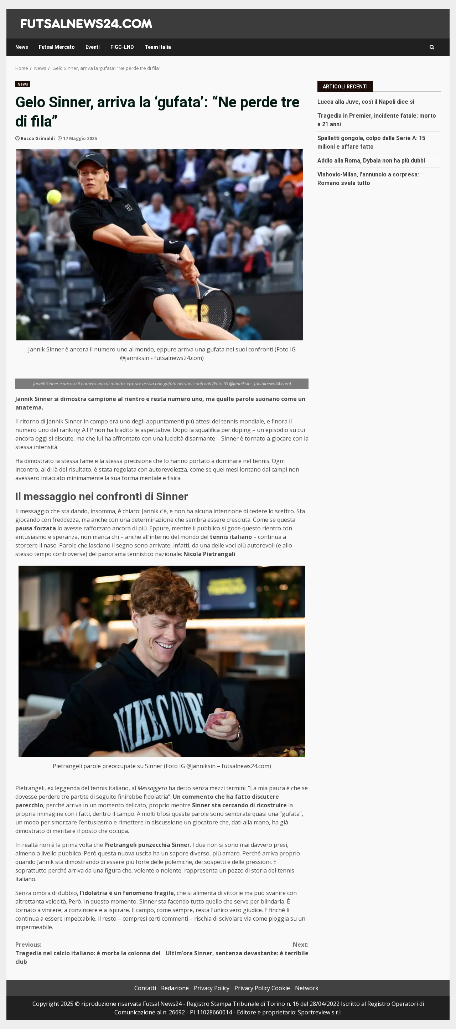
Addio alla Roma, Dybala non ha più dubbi (371, 160)
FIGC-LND (122, 47)
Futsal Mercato (57, 47)
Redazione (175, 988)
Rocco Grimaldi (38, 138)
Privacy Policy (211, 988)
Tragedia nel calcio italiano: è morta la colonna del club (88, 953)
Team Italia (158, 47)
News (21, 47)
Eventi (93, 47)
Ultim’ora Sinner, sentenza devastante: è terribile (237, 949)
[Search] (432, 47)
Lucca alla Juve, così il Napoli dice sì (365, 101)
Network (306, 988)
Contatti (145, 988)
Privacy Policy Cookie (262, 988)
